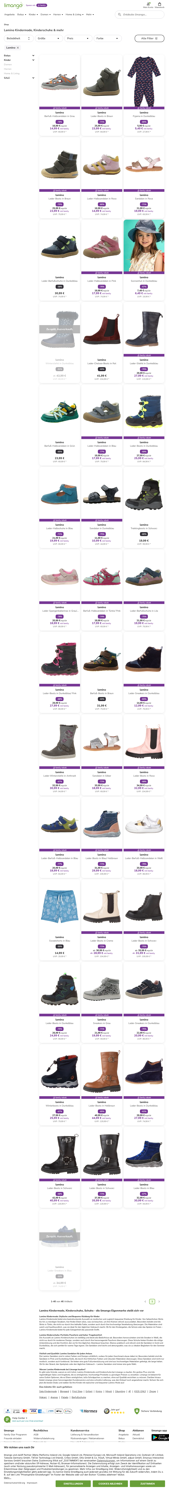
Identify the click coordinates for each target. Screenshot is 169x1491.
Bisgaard (64, 1391)
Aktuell (136, 1434)
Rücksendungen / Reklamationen (87, 1438)
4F (129, 1391)
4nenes (54, 1397)
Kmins (99, 1391)
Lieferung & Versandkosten (85, 1434)
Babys (7, 55)
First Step (77, 1391)
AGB (36, 1434)
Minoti (108, 1391)
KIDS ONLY (140, 1391)
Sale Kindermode (48, 1391)
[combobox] (139, 14)
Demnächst (138, 1438)
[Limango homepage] (13, 5)
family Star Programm (15, 1434)
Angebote (123, 1434)
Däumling (120, 1391)
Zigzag (152, 1391)
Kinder (7, 60)
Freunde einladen (13, 1438)
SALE (7, 77)
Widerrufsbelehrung (44, 1438)
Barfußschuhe (79, 1397)
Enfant (89, 1391)
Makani (43, 1397)
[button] (159, 5)
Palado (64, 1397)
